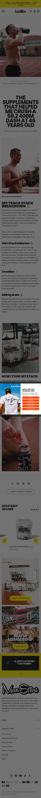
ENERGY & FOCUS (30, 403)
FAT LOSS (31, 397)
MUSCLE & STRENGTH (31, 408)
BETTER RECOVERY (30, 406)
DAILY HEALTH (30, 400)
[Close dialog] (40, 384)
